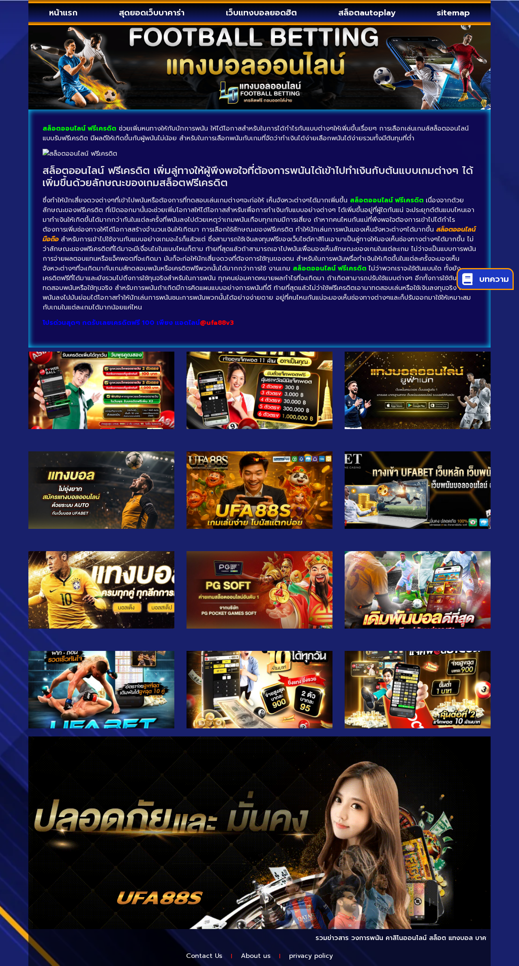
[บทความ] (467, 279)
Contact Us (204, 956)
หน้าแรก (63, 12)
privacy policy (311, 956)
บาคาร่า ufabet (473, 938)
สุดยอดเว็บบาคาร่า (151, 12)
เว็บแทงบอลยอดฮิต (261, 12)
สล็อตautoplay (366, 12)
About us (255, 956)
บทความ (494, 279)
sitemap (453, 12)
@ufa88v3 (217, 323)
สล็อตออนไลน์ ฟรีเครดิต (330, 268)
